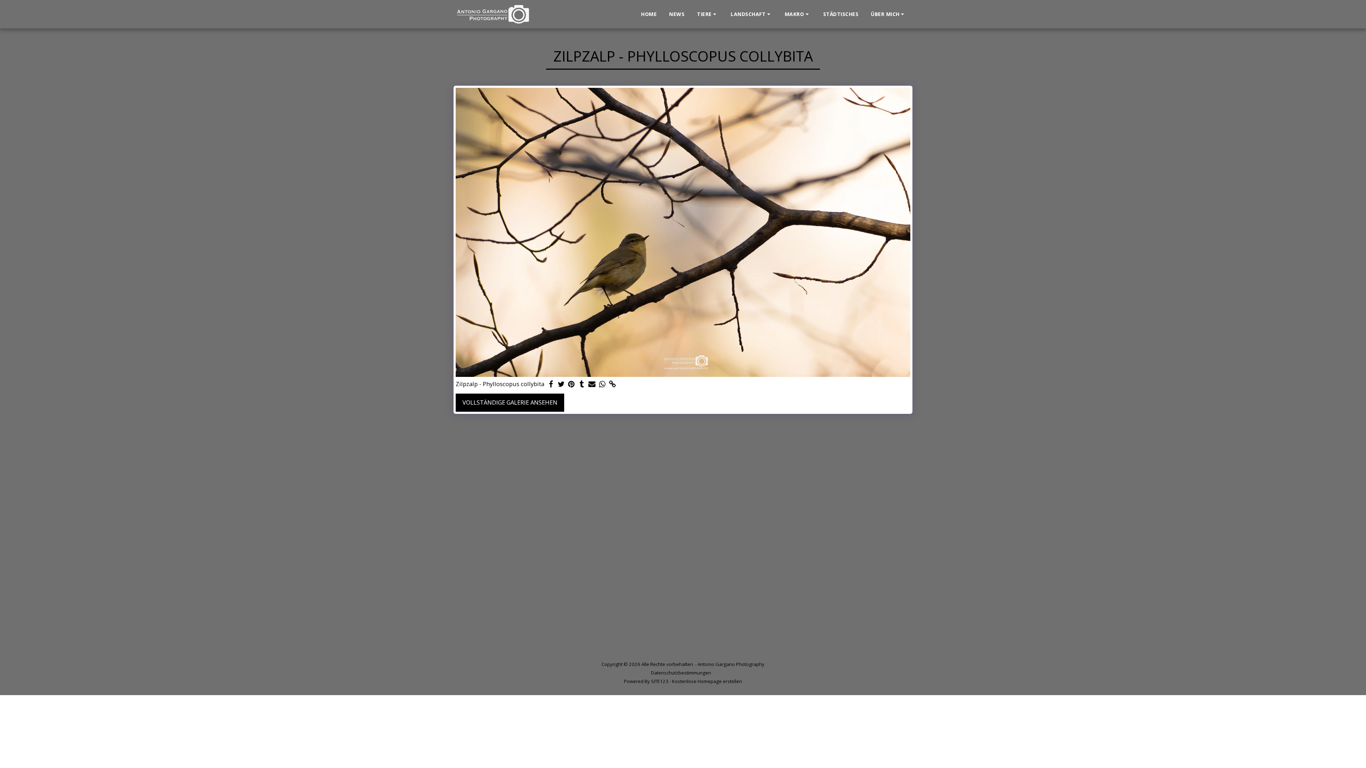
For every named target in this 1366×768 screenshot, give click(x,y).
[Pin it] (571, 384)
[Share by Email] (592, 384)
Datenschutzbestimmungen (681, 673)
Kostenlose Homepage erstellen (707, 681)
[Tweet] (561, 384)
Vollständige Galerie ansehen (509, 402)
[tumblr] (582, 384)
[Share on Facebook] (551, 384)
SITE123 (659, 681)
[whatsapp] (602, 384)
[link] (612, 384)
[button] (707, 14)
